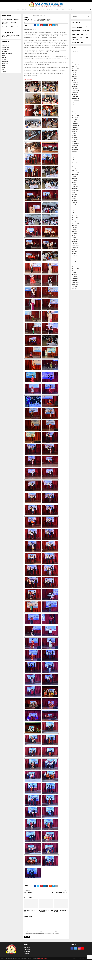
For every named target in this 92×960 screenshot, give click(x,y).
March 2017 (74, 200)
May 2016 (74, 213)
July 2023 (74, 106)
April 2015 (74, 231)
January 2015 (75, 237)
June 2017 (74, 194)
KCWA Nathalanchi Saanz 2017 (60, 892)
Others (3, 67)
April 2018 (74, 178)
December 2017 (75, 186)
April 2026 (74, 57)
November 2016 (75, 206)
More (63, 9)
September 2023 (75, 102)
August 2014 (75, 247)
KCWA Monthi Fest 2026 (77, 42)
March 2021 (74, 137)
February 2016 (75, 217)
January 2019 (75, 164)
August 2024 (75, 92)
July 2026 (74, 53)
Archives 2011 (5, 49)
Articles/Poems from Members (12, 19)
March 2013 (74, 276)
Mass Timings (81, 958)
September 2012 (75, 282)
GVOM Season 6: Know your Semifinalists (46, 911)
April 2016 (74, 215)
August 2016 (75, 212)
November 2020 (75, 143)
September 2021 (75, 129)
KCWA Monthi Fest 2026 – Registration (80, 34)
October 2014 (75, 243)
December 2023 (75, 98)
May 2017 (74, 196)
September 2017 (75, 190)
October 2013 (75, 266)
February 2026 (75, 58)
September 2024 (75, 90)
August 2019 (75, 159)
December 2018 (75, 166)
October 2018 (75, 170)
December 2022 (75, 111)
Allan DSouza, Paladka (42, 958)
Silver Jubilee (75, 958)
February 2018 (75, 182)
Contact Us (71, 9)
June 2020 (74, 147)
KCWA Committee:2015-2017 (29, 911)
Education (41, 9)
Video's (4, 71)
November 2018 (75, 168)
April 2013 (74, 274)
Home (18, 9)
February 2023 (75, 109)
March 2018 (74, 180)
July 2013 (74, 272)
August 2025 (75, 70)
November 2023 (75, 100)
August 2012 (75, 284)
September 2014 (75, 245)
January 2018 (75, 184)
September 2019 (75, 157)
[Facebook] (72, 948)
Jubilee (4, 59)
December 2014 (75, 239)
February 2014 (75, 259)
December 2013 (75, 263)
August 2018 (75, 174)
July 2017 (74, 192)
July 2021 (74, 133)
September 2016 (75, 210)
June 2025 (74, 74)
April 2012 (74, 288)
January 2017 (75, 204)
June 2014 (74, 251)
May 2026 (74, 55)
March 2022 (74, 121)
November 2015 (75, 221)
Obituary (4, 65)
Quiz (3, 69)
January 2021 (75, 141)
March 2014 (74, 257)
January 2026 (75, 60)
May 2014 (74, 253)
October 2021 (75, 127)
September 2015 (75, 223)
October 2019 (75, 155)
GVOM (56, 9)
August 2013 (75, 270)
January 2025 (75, 82)
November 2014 (75, 241)
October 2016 (75, 208)
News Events (50, 9)
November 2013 (75, 264)
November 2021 (75, 125)
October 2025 (75, 66)
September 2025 (75, 68)
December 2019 (75, 151)
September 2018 (75, 172)
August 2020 (75, 145)
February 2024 (75, 96)
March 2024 (74, 94)
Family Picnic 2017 (29, 892)
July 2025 (74, 72)
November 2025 (75, 64)
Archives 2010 (5, 47)
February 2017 (75, 202)
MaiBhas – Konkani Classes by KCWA (61, 911)
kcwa (26, 22)
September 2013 (75, 268)
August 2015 (75, 225)
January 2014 (75, 261)
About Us (24, 9)
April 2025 (74, 76)
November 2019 (75, 153)
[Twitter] (87, 1)
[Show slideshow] (28, 79)
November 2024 (75, 86)
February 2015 (75, 235)
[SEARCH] (88, 16)
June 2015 (74, 227)
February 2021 (75, 139)
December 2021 (75, 123)
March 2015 (74, 233)
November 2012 (75, 280)
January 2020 (75, 149)
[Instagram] (89, 1)
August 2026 (75, 51)
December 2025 (75, 62)
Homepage (26, 17)
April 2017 (74, 198)
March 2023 (74, 108)
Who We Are (27, 947)
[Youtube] (90, 1)
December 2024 (75, 84)
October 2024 (75, 88)
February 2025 (75, 80)
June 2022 (74, 119)
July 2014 (74, 249)
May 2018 (74, 176)
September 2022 (75, 115)
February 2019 (75, 162)
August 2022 (75, 117)
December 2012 (75, 278)
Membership (33, 9)
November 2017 (75, 188)
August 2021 (75, 131)
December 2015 (75, 219)
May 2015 (74, 229)
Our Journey (27, 949)
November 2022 (75, 113)
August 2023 (75, 104)
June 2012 (74, 286)
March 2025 (74, 78)
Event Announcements (7, 53)
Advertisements (5, 45)
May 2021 (74, 135)
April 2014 (74, 255)
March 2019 (74, 161)
